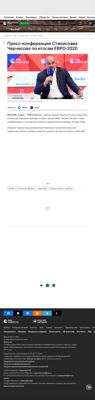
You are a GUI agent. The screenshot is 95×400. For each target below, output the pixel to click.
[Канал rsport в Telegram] (47, 313)
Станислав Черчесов (26, 188)
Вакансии (8, 342)
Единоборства (71, 327)
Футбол (12, 188)
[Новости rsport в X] (56, 313)
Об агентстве (68, 332)
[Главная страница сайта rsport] (16, 23)
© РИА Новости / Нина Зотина (17, 101)
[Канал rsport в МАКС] (8, 313)
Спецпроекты (10, 332)
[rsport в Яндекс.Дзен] (18, 313)
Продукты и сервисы (37, 332)
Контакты (81, 332)
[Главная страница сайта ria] (4, 23)
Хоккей (49, 327)
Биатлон (33, 327)
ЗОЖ (41, 327)
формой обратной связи (14, 386)
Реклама (22, 332)
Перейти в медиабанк (36, 101)
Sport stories (85, 327)
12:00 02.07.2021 (10, 36)
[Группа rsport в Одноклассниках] (37, 313)
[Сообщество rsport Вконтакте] (27, 313)
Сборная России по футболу (61, 188)
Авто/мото (58, 327)
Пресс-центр (54, 332)
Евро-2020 (42, 188)
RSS (89, 332)
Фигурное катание (20, 327)
